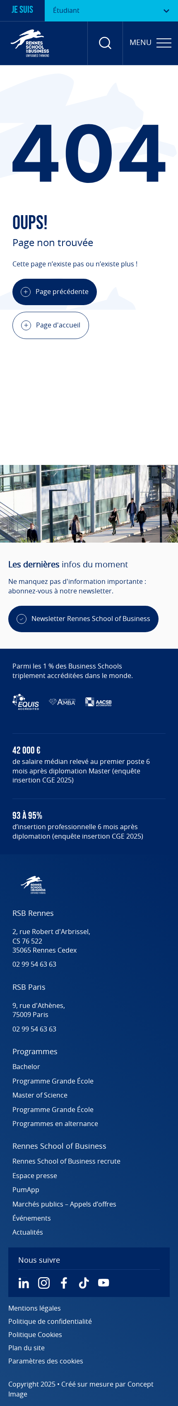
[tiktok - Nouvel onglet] (83, 1283)
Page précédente (62, 292)
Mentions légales (34, 1308)
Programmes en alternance (55, 1124)
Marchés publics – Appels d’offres (64, 1204)
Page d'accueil (58, 325)
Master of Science (39, 1095)
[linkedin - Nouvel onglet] (24, 1283)
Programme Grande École (53, 1081)
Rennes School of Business (59, 1146)
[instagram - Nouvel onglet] (44, 1283)
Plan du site (26, 1348)
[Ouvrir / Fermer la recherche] (105, 43)
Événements (31, 1218)
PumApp (25, 1190)
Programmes (35, 1052)
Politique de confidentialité (50, 1321)
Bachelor (26, 1067)
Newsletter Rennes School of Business (90, 619)
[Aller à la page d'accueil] (30, 43)
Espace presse (34, 1176)
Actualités (27, 1232)
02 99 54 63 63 (34, 964)
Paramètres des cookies (45, 1361)
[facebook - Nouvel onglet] (64, 1283)
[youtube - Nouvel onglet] (103, 1283)
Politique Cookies (35, 1335)
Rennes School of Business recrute (66, 1161)
